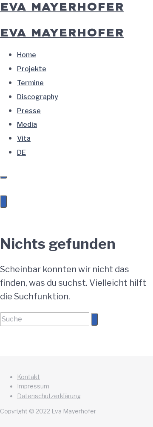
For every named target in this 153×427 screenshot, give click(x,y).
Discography (37, 97)
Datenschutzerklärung (49, 395)
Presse (29, 111)
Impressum (33, 386)
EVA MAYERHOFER (62, 32)
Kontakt (28, 376)
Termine (30, 83)
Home (26, 55)
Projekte (31, 69)
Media (27, 124)
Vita (24, 138)
